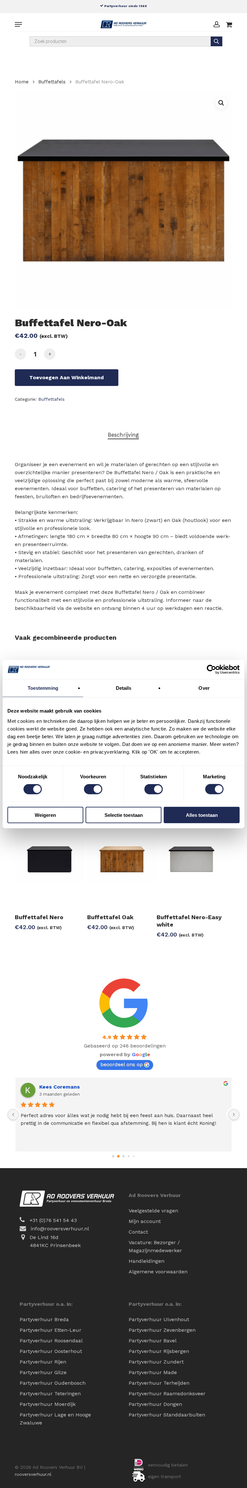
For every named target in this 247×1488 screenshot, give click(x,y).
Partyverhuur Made (153, 1372)
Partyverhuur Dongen (155, 1404)
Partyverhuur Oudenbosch (53, 1383)
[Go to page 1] (118, 1156)
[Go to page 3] (129, 1156)
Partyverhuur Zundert (156, 1362)
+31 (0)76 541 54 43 (53, 1220)
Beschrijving (123, 435)
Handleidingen (146, 1261)
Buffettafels (52, 82)
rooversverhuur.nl (33, 1474)
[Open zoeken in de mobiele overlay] (126, 41)
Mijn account (145, 1221)
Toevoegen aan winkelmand (66, 377)
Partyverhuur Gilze (43, 1372)
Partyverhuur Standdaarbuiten (167, 1415)
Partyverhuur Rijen (43, 1362)
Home (22, 82)
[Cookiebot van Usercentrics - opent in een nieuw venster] (211, 669)
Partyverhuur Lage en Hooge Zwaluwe (55, 1419)
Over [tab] (203, 688)
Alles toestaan (202, 814)
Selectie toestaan (124, 814)
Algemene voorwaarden (158, 1272)
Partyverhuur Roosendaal (51, 1341)
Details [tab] (124, 688)
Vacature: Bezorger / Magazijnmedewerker (155, 1246)
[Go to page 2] (123, 1156)
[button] (18, 24)
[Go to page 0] (113, 1156)
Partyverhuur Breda (44, 1319)
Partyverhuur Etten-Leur (50, 1330)
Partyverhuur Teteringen (50, 1393)
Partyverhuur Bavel (153, 1341)
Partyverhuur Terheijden (159, 1383)
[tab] (123, 435)
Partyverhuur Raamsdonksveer (167, 1393)
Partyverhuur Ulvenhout (159, 1319)
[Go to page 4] (133, 1156)
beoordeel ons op (121, 1064)
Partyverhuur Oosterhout (51, 1351)
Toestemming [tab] (43, 688)
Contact (138, 1232)
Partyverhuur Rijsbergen (159, 1351)
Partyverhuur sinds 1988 (125, 6)
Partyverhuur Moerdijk (48, 1404)
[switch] (93, 789)
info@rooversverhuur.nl (60, 1229)
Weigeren (45, 814)
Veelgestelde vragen (153, 1211)
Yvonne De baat (59, 1087)
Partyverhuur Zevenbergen (162, 1330)
